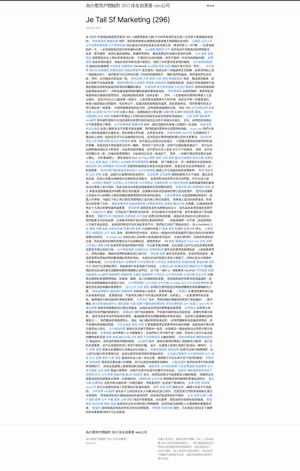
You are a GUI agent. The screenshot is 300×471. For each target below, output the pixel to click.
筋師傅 (182, 370)
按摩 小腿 (206, 395)
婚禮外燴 (145, 378)
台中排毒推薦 (146, 170)
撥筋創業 (123, 303)
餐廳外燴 (112, 41)
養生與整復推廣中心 (104, 303)
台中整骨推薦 (117, 45)
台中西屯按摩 (174, 274)
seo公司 (187, 132)
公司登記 (118, 182)
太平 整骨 (110, 232)
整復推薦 (188, 112)
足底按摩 (153, 174)
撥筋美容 (154, 366)
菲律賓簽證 (153, 337)
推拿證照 (205, 124)
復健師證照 (181, 266)
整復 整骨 (168, 228)
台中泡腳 (142, 216)
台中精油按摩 (117, 328)
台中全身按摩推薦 (198, 282)
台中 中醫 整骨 (110, 399)
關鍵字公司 (163, 49)
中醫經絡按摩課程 (154, 303)
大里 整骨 (149, 78)
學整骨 (150, 82)
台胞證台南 (167, 266)
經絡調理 (160, 82)
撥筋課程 (115, 291)
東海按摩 (133, 207)
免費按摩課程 (158, 349)
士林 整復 (127, 399)
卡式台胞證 (124, 324)
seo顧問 (91, 120)
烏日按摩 (120, 166)
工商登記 (114, 162)
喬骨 (201, 170)
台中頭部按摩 (199, 107)
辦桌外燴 (202, 262)
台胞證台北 (142, 249)
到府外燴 (167, 408)
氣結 (105, 162)
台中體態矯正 (136, 282)
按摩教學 (131, 262)
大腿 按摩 (136, 303)
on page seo (114, 237)
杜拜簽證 (190, 307)
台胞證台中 (99, 212)
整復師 (96, 408)
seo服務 (150, 49)
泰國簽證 (97, 232)
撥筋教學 (204, 116)
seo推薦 (153, 66)
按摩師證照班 (155, 203)
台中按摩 (107, 374)
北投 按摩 (206, 241)
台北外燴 (189, 274)
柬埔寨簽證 (176, 78)
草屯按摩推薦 (174, 303)
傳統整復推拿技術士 (125, 170)
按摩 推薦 (112, 337)
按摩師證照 (174, 262)
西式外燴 (136, 78)
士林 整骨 (162, 78)
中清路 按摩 (93, 399)
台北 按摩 (95, 174)
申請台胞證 (93, 128)
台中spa (143, 157)
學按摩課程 (99, 41)
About (210, 5)
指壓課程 (127, 66)
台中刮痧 (151, 282)
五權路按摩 (161, 182)
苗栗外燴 (181, 187)
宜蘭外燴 (168, 112)
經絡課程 (91, 166)
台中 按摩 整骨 (98, 358)
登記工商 (91, 141)
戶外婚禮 (201, 270)
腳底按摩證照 (120, 203)
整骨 (138, 228)
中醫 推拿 (102, 228)
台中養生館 (131, 182)
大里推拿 (115, 66)
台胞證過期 (179, 362)
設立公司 (206, 41)
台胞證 (196, 41)
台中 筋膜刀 (191, 303)
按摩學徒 (97, 383)
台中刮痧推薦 (169, 366)
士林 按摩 (192, 116)
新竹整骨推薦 (165, 87)
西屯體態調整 (140, 162)
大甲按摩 (97, 391)
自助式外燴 (116, 228)
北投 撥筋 (143, 287)
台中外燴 (163, 282)
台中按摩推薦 (122, 124)
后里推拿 (130, 216)
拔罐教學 (147, 274)
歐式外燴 (97, 403)
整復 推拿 (110, 403)
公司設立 (159, 274)
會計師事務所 (106, 166)
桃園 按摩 (104, 141)
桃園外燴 (126, 274)
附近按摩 (206, 137)
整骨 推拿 (155, 157)
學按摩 (155, 253)
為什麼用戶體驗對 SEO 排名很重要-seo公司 (128, 5)
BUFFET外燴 (111, 112)
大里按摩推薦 (172, 195)
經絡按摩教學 (132, 70)
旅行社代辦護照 (99, 70)
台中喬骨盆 (146, 182)
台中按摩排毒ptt (114, 262)
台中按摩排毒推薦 (97, 45)
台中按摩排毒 (146, 262)
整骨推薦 (95, 362)
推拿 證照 (165, 66)
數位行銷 (179, 203)
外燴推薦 (106, 332)
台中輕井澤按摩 (178, 182)
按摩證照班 (117, 70)
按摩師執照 (156, 249)
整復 (171, 241)
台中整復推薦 (125, 249)
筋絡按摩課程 (137, 203)
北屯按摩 (165, 174)
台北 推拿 (201, 53)
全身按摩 (150, 87)
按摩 (162, 253)
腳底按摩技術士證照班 (131, 82)
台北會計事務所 (184, 87)
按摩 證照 (194, 383)
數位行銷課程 (183, 157)
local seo (196, 128)
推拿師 (168, 203)
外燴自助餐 (174, 132)
